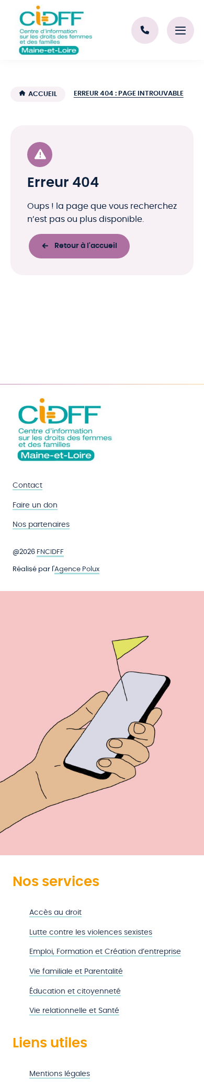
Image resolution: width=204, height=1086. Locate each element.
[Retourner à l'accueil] (65, 430)
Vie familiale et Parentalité (76, 971)
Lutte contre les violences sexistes (90, 932)
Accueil (42, 94)
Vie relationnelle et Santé (74, 1010)
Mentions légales (59, 1074)
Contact (27, 485)
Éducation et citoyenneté (75, 991)
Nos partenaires (41, 524)
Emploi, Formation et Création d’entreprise (105, 951)
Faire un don (35, 505)
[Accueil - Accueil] (55, 30)
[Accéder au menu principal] (180, 30)
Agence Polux (76, 569)
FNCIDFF (50, 552)
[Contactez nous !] (144, 30)
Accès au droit (55, 912)
